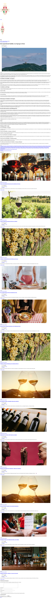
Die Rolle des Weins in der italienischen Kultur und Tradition (9, 539)
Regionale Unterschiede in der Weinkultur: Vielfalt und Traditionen (10, 468)
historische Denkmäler (38, 146)
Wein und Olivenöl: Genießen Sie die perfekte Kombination (9, 506)
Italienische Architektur (19, 147)
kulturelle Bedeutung (35, 147)
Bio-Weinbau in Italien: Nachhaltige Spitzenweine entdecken (9, 401)
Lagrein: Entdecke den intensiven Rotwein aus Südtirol (8, 221)
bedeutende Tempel (27, 146)
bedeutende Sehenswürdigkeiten (21, 146)
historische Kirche (48, 146)
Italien (16, 147)
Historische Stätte (13, 147)
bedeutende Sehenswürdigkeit (13, 146)
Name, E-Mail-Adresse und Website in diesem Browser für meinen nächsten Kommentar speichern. (13, 593)
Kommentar (2, 587)
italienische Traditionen (25, 147)
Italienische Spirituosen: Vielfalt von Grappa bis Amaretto (9, 573)
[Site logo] (5, 18)
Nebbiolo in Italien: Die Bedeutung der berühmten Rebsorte (9, 363)
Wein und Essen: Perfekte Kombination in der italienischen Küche (10, 326)
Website (1, 591)
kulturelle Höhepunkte (40, 147)
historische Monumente (3, 147)
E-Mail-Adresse (2, 590)
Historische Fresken (43, 146)
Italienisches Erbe (30, 147)
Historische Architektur (32, 146)
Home (1, 41)
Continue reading (2, 227)
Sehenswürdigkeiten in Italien (5, 41)
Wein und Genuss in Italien (3, 182)
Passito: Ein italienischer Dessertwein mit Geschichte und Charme (10, 183)
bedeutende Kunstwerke (6, 146)
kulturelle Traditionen (46, 147)
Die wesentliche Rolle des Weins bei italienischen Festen (8, 292)
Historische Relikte (8, 147)
